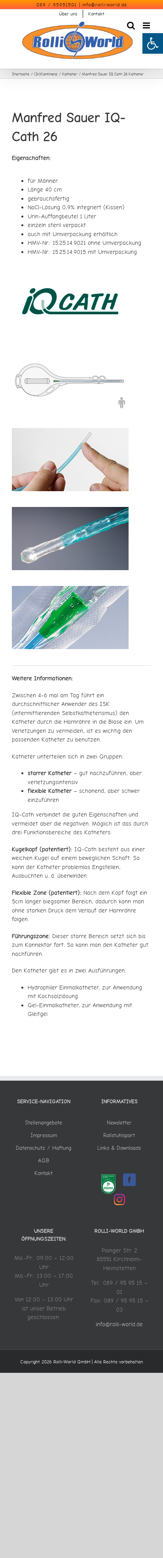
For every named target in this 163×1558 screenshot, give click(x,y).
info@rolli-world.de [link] (104, 5)
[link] (152, 43)
